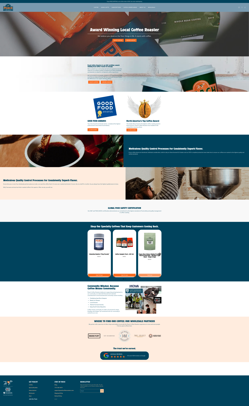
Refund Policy (58, 396)
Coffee (31, 385)
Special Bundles (33, 387)
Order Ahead (130, 40)
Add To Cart (99, 275)
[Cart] (244, 7)
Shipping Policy (59, 393)
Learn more (93, 129)
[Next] (160, 254)
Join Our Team (33, 399)
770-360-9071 (59, 387)
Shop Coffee (118, 40)
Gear (30, 396)
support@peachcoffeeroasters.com (64, 390)
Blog (56, 385)
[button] (142, 7)
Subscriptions (32, 390)
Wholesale (32, 393)
